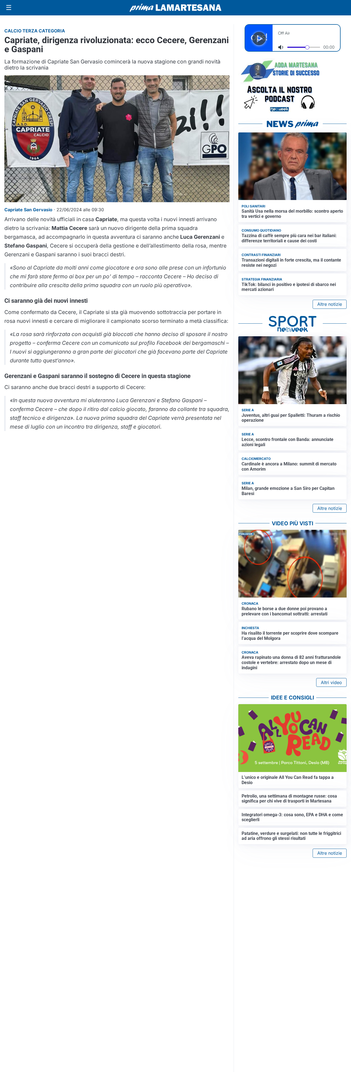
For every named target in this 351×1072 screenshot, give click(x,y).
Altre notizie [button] (329, 304)
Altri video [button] (331, 682)
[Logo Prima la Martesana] (175, 8)
